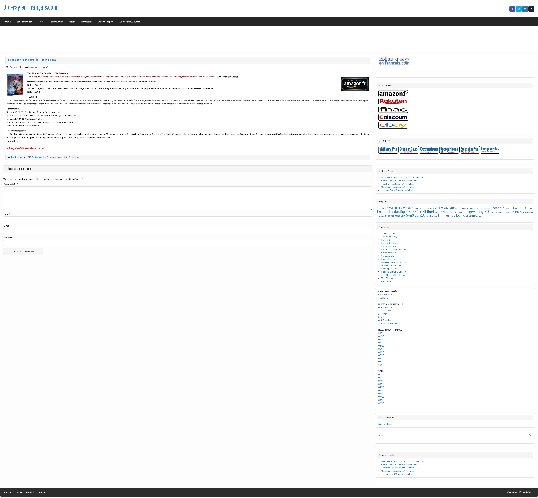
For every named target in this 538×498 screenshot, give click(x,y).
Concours (509, 208)
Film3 (45, 157)
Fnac (442, 212)
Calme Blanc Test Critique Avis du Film (399, 180)
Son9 (68, 157)
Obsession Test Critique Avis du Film (398, 187)
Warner (478, 216)
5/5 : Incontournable (387, 323)
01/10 (381, 336)
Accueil (7, 21)
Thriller (443, 215)
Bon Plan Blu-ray (24, 21)
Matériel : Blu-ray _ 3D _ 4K (394, 262)
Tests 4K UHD (56, 21)
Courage (531, 492)
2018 (432, 208)
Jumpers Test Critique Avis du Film (397, 190)
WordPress (520, 492)
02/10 (381, 339)
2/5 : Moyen (384, 313)
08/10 (381, 358)
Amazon (455, 208)
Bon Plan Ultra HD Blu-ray (393, 249)
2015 (422, 208)
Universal (75, 157)
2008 (379, 208)
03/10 (381, 342)
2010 (390, 208)
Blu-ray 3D (478, 208)
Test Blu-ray (16, 157)
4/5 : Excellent (385, 320)
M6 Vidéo (494, 212)
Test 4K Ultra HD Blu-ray (393, 275)
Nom (7, 214)
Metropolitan (504, 212)
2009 (383, 208)
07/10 (381, 355)
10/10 (381, 365)
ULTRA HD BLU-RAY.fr (129, 21)
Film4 (429, 211)
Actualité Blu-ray (389, 236)
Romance (381, 216)
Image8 (460, 212)
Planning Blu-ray (389, 268)
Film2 (411, 212)
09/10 (381, 361)
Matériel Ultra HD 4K (391, 265)
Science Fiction (392, 215)
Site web (8, 237)
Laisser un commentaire (39, 67)
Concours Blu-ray (389, 256)
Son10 (419, 215)
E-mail (7, 225)
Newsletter (86, 21)
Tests (40, 21)
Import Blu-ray (388, 259)
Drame (383, 211)
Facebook (7, 492)
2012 (404, 208)
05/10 (381, 349)
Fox (447, 212)
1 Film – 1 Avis (388, 233)
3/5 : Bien (382, 317)
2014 (416, 208)
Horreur (52, 157)
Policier (516, 212)
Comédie (497, 208)
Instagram (30, 492)
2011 (396, 208)
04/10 (381, 345)
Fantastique (37, 157)
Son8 (403, 215)
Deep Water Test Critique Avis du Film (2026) (402, 177)
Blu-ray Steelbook (389, 243)
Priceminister (527, 212)
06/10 (381, 352)
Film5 (436, 212)
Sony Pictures (431, 216)
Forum (72, 21)
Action (443, 208)
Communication (388, 252)
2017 (427, 208)
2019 (29, 157)
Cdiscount (486, 208)
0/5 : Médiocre (385, 307)
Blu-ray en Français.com (30, 7)
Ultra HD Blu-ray (389, 281)
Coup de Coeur (523, 208)
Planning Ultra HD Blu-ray (393, 271)
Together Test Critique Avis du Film (397, 184)
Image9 (469, 212)
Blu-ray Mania (385, 424)
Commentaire (11, 184)
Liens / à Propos (105, 21)
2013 (410, 208)
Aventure (467, 208)
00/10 (381, 333)
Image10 (61, 157)
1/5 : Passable (384, 310)
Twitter (19, 492)
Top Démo (457, 215)
